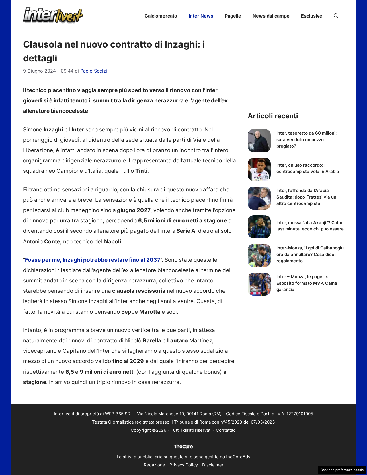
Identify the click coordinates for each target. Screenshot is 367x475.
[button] (336, 15)
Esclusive (311, 16)
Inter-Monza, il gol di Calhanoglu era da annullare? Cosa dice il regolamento (310, 254)
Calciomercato (161, 16)
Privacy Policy (183, 465)
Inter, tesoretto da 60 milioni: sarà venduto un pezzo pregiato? (306, 139)
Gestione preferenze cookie (342, 470)
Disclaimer (213, 465)
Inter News (201, 16)
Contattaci (226, 430)
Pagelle (233, 16)
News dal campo (271, 16)
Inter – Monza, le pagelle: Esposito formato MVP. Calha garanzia (306, 283)
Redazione (154, 465)
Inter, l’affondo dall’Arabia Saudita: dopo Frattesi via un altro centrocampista (306, 197)
